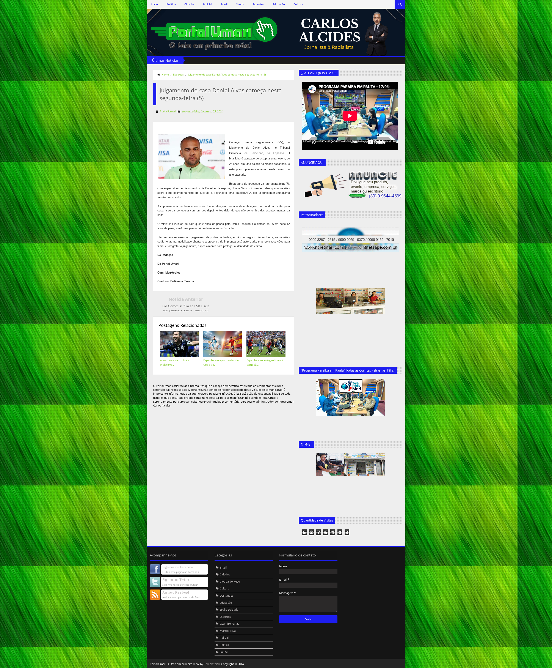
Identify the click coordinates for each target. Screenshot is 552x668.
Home (165, 74)
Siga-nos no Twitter (175, 579)
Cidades (189, 4)
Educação (279, 4)
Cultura (298, 4)
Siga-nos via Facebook (177, 567)
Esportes (258, 4)
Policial (207, 4)
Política (171, 4)
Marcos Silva (228, 631)
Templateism (212, 664)
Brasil (224, 4)
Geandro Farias (229, 623)
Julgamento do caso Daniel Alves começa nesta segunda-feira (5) (227, 74)
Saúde (240, 4)
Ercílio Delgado (229, 609)
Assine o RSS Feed (175, 592)
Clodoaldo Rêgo (230, 581)
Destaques (226, 595)
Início (154, 4)
